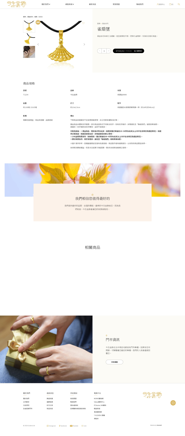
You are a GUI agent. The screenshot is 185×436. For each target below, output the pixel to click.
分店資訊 (26, 405)
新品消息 (50, 408)
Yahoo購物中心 (99, 402)
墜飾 (35, 17)
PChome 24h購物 (100, 405)
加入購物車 (138, 51)
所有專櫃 (114, 362)
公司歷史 (26, 402)
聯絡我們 (139, 4)
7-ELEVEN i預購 (99, 415)
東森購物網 (98, 412)
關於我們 (45, 4)
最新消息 (92, 4)
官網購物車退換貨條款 (78, 408)
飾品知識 (50, 398)
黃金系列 (30, 17)
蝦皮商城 (97, 408)
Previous (39, 46)
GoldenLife (31, 426)
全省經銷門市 (27, 408)
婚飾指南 (50, 402)
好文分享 (50, 405)
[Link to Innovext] (159, 425)
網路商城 (68, 4)
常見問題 (116, 4)
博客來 (96, 418)
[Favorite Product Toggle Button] (83, 23)
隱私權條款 (74, 405)
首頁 (24, 17)
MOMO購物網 (98, 398)
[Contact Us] (173, 403)
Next (83, 46)
